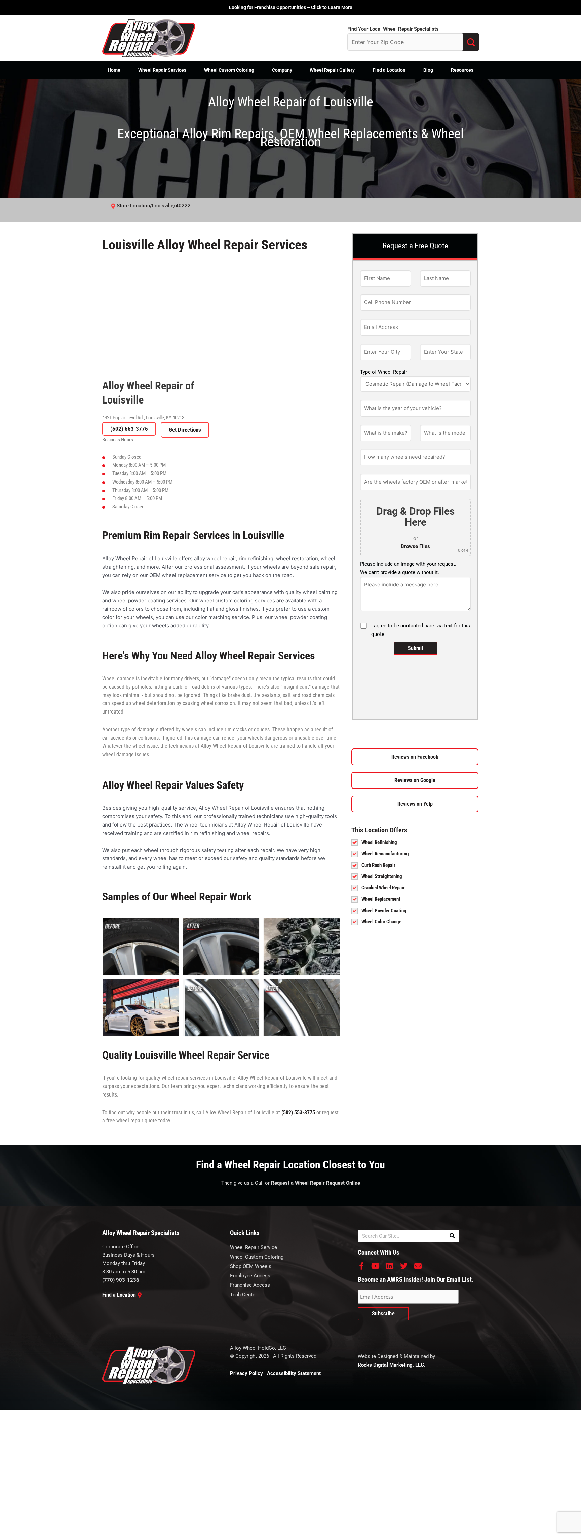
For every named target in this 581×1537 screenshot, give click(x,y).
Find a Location (389, 70)
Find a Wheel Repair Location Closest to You (290, 1164)
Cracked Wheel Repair (383, 888)
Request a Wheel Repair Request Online (315, 1183)
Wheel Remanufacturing (385, 854)
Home (114, 70)
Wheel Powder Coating (383, 911)
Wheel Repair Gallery (332, 70)
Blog (428, 70)
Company (282, 70)
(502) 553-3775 (129, 428)
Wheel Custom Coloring (229, 70)
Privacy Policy (246, 1373)
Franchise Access (250, 1285)
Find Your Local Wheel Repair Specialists (393, 29)
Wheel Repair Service (253, 1247)
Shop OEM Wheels (250, 1266)
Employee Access (250, 1276)
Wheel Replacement (380, 899)
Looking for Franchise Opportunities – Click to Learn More (290, 7)
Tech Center (243, 1295)
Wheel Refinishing (379, 842)
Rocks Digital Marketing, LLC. (391, 1365)
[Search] (452, 1236)
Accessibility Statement (294, 1373)
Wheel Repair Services (162, 70)
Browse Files (415, 546)
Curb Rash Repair (378, 865)
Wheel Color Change (381, 922)
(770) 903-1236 (120, 1280)
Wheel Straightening (381, 876)
